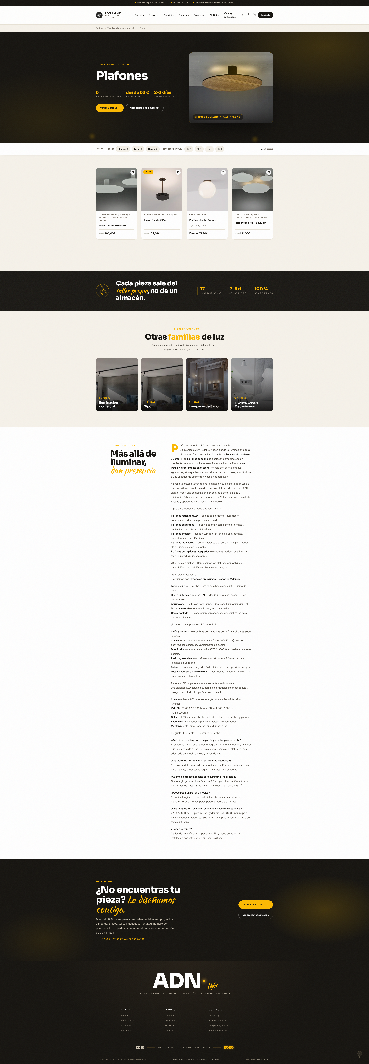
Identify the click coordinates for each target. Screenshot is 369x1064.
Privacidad (190, 1059)
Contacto (265, 15)
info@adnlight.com (218, 1025)
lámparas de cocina (214, 644)
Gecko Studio (263, 1059)
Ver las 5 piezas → (109, 107)
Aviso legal (178, 1059)
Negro (152, 149)
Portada (139, 15)
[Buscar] (243, 15)
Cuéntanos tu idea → (255, 904)
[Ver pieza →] (116, 189)
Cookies (201, 1059)
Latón (138, 149)
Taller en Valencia (218, 1030)
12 (199, 149)
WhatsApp (214, 1015)
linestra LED (192, 567)
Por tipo (125, 1015)
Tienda (183, 15)
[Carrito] (254, 15)
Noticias (214, 15)
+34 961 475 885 (217, 1020)
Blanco (123, 149)
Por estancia (127, 1020)
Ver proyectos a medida (256, 915)
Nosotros (154, 15)
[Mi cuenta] (248, 15)
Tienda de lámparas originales (121, 28)
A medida (126, 1030)
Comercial (126, 1025)
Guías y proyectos (230, 15)
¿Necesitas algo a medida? (144, 107)
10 (189, 149)
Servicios (169, 15)
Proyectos (199, 15)
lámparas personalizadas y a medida (215, 801)
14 (209, 149)
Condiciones (213, 1059)
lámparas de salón (220, 631)
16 (220, 149)
